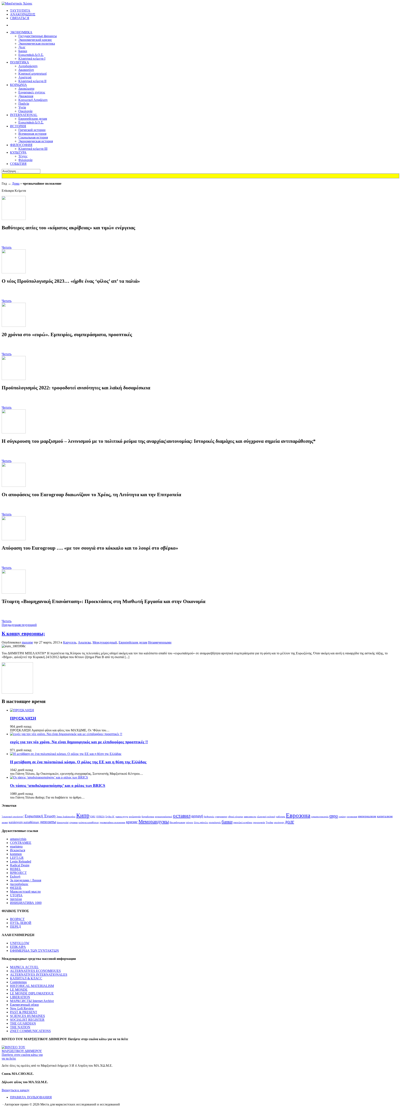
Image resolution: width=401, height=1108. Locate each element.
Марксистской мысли (25, 891)
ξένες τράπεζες (201, 822)
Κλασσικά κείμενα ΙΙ (32, 81)
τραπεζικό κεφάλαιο (242, 822)
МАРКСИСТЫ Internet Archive (32, 1001)
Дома (15, 183)
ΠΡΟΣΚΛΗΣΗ (23, 718)
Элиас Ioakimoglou (65, 816)
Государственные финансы (37, 36)
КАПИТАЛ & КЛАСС (26, 978)
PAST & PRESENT (23, 1012)
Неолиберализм (177, 822)
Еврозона (298, 815)
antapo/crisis (18, 839)
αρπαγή (197, 816)
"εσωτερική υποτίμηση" (13, 816)
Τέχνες (22, 156)
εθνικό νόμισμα (235, 816)
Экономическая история (35, 141)
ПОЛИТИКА (19, 62)
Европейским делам (32, 118)
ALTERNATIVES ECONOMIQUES (35, 971)
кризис (132, 822)
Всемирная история (32, 133)
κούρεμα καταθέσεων (89, 822)
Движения (25, 96)
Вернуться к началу (15, 1090)
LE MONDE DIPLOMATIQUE (32, 993)
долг (289, 821)
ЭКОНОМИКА (21, 32)
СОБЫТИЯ (18, 163)
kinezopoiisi (63, 822)
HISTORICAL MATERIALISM (32, 986)
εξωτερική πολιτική (266, 816)
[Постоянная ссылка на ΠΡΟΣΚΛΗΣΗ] (22, 710)
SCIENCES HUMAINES (27, 1016)
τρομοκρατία (259, 822)
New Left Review (22, 1008)
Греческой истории (32, 130)
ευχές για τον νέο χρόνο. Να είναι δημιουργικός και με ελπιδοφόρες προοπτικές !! (79, 742)
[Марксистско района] (17, 3)
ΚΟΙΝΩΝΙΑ (18, 85)
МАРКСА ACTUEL (24, 967)
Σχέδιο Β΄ (110, 816)
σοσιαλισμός (215, 822)
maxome (27, 642)
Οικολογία (25, 111)
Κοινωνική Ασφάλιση (32, 100)
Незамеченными (159, 642)
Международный (105, 642)
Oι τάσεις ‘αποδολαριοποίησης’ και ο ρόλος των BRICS (57, 785)
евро (333, 815)
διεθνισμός (209, 816)
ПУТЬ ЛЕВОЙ (20, 923)
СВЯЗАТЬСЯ (19, 18)
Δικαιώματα (26, 88)
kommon (16, 854)
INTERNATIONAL (23, 115)
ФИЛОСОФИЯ (21, 145)
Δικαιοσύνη (26, 70)
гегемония (352, 816)
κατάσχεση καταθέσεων (24, 822)
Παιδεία (23, 103)
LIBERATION (20, 997)
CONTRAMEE (20, 842)
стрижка (73, 822)
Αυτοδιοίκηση (27, 66)
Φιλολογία (25, 160)
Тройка (269, 822)
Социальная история (33, 137)
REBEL (15, 869)
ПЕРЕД (15, 926)
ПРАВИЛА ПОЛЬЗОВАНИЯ (31, 1097)
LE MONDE (19, 989)
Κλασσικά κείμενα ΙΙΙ (32, 148)
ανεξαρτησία (135, 816)
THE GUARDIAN (23, 1023)
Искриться (17, 850)
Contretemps (18, 982)
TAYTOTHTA (20, 10)
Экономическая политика (36, 43)
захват (5, 822)
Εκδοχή (15, 876)
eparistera (16, 846)
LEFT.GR (17, 857)
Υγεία (22, 107)
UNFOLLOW (19, 943)
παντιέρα (16, 899)
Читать (6, 247)
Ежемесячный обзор (24, 1004)
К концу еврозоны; (23, 633)
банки (227, 821)
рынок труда (121, 816)
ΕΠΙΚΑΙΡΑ (18, 947)
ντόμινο (189, 822)
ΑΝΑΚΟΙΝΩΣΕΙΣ (22, 14)
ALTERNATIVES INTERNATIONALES (38, 974)
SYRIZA (100, 816)
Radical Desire (19, 865)
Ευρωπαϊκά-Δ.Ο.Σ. (31, 55)
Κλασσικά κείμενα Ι (31, 58)
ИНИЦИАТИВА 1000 (26, 903)
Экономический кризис (35, 40)
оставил (181, 815)
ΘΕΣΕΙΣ (16, 888)
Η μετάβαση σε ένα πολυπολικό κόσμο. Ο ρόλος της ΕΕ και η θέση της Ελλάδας (78, 762)
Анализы (84, 642)
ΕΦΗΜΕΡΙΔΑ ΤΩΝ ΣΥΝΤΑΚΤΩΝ (34, 950)
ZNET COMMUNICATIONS (30, 1031)
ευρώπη (342, 816)
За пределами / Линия (25, 880)
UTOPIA (16, 895)
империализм (367, 816)
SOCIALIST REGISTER (27, 1019)
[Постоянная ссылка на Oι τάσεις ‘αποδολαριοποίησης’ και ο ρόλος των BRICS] (49, 777)
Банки (22, 51)
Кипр (82, 815)
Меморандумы (153, 821)
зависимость (250, 816)
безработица (148, 816)
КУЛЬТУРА (18, 152)
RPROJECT (18, 873)
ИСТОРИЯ (18, 126)
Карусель (69, 642)
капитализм (385, 816)
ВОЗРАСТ (17, 919)
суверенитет (221, 816)
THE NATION (20, 1027)
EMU (92, 816)
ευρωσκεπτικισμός (320, 816)
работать (280, 816)
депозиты (48, 822)
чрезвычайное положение (112, 822)
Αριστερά (24, 77)
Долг (21, 47)
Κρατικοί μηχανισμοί (32, 73)
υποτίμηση (279, 822)
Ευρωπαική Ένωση (40, 816)
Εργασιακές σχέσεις (31, 92)
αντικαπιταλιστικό (163, 816)
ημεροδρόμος (19, 884)
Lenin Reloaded (20, 861)
